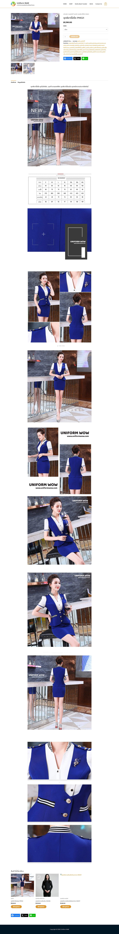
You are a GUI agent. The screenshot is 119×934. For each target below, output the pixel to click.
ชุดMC (76, 43)
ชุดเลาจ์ (72, 52)
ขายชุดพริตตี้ (71, 43)
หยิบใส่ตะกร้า (74, 37)
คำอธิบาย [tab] (13, 82)
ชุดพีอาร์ (91, 47)
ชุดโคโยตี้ (84, 52)
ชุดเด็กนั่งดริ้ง (66, 52)
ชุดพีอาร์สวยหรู (72, 50)
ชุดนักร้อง (77, 45)
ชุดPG (87, 43)
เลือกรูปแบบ (16, 907)
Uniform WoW (23, 3)
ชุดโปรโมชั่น (89, 52)
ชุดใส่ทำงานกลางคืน (97, 52)
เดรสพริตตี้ (79, 54)
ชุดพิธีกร (84, 47)
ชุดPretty (94, 43)
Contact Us (98, 4)
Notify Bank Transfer (81, 4)
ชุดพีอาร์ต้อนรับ (97, 47)
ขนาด (64, 26)
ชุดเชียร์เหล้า (97, 50)
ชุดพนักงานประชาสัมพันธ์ (91, 45)
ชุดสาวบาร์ (85, 50)
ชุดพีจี (87, 47)
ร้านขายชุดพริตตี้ (73, 54)
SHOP (70, 4)
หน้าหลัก (65, 14)
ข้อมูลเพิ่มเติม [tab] (21, 82)
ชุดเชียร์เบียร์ (91, 50)
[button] (56, 15)
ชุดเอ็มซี (76, 52)
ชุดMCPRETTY (81, 43)
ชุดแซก (80, 52)
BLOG (91, 4)
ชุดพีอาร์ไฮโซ (79, 50)
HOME (65, 4)
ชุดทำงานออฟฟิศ (70, 45)
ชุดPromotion (100, 43)
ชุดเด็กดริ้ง (103, 50)
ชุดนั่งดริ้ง (82, 45)
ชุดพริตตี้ (71, 14)
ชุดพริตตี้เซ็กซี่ (77, 47)
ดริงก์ (67, 54)
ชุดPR (75, 14)
